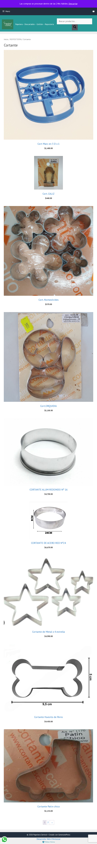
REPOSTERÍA (15, 39)
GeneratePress (64, 834)
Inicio (6, 39)
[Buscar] (75, 27)
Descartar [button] (73, 3)
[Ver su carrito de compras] (93, 11)
